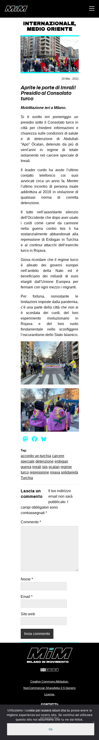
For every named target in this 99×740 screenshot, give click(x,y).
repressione (39, 472)
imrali (36, 467)
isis (45, 467)
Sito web (28, 614)
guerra (26, 467)
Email (26, 597)
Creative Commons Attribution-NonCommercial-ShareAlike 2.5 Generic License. (49, 688)
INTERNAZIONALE (48, 23)
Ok (51, 729)
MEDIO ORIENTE (49, 29)
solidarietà (69, 472)
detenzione (44, 461)
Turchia (27, 478)
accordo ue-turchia (36, 456)
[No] (93, 722)
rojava (55, 472)
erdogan (61, 461)
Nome (27, 579)
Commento (31, 522)
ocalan (54, 467)
